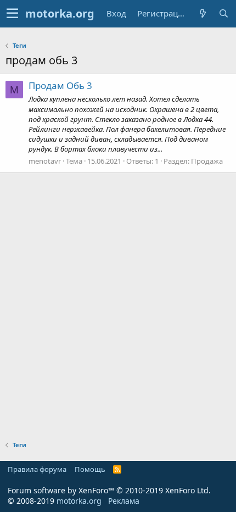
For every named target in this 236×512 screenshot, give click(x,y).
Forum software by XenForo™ (109, 490)
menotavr (45, 161)
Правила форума (37, 469)
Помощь (90, 469)
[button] (12, 13)
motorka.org (79, 501)
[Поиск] (223, 13)
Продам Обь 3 (60, 85)
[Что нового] (202, 13)
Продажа (207, 161)
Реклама (123, 501)
